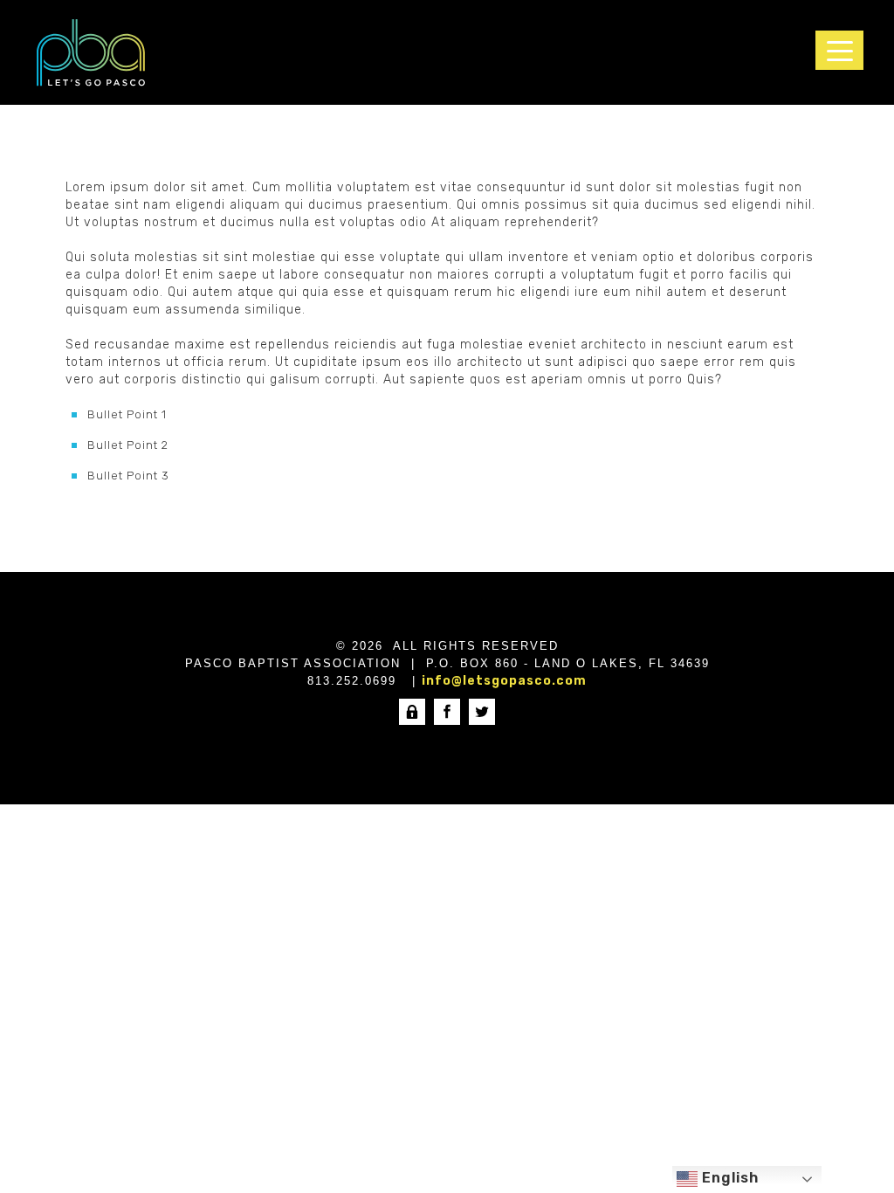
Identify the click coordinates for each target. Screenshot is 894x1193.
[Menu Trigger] (839, 50)
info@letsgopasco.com (504, 680)
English (728, 1177)
